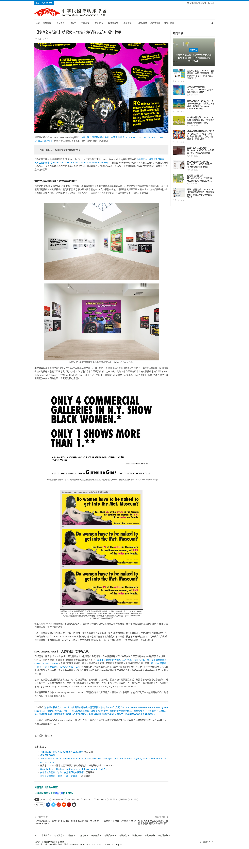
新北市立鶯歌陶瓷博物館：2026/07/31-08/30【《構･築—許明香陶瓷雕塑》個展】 (200, 164)
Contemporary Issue (73, 799)
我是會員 (202, 3)
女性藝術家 (113, 799)
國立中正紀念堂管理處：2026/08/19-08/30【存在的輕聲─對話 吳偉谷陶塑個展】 (200, 150)
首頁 (38, 23)
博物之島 (59, 793)
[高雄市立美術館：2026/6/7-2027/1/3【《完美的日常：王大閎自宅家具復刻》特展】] (193, 52)
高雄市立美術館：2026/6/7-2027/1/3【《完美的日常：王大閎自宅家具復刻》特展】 (193, 58)
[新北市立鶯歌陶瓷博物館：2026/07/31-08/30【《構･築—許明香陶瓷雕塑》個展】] (179, 164)
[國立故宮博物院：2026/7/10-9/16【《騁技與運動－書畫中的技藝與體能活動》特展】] (179, 120)
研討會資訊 (155, 23)
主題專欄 (85, 23)
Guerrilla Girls (88, 799)
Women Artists (101, 799)
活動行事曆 (142, 23)
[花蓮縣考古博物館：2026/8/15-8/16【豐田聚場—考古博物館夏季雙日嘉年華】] (179, 178)
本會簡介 (47, 23)
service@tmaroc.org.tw (112, 844)
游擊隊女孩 (124, 799)
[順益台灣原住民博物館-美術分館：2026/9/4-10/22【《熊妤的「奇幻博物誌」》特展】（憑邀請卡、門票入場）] (179, 134)
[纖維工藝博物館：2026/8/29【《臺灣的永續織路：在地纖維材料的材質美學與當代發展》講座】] (179, 192)
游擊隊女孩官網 (47, 755)
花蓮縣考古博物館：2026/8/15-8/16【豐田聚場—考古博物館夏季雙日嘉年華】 (200, 178)
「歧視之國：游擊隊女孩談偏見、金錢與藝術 (61, 751)
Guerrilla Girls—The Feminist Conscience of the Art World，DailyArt (73, 768)
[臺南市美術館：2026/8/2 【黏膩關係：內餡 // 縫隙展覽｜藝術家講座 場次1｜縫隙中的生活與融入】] (179, 73)
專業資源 (127, 23)
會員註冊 (193, 3)
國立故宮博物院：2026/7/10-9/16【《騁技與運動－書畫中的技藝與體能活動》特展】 (200, 120)
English (211, 3)
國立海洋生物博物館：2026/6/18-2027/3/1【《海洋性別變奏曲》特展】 (200, 89)
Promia (212, 842)
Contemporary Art (57, 799)
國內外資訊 (169, 23)
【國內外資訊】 (52, 787)
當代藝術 (134, 799)
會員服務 (99, 23)
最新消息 (60, 23)
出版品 (73, 23)
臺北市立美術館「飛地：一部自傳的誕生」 (60, 775)
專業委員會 (113, 23)
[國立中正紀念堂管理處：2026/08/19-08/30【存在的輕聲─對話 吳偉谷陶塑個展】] (179, 150)
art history (44, 799)
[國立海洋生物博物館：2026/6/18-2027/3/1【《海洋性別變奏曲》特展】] (179, 90)
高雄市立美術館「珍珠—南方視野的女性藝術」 (63, 772)
